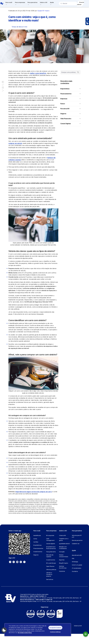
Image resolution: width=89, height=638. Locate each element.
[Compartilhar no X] (3, 84)
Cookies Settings (55, 631)
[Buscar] (78, 72)
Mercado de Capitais (49, 555)
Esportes (61, 560)
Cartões (35, 542)
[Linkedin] (20, 561)
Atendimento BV (77, 555)
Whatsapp (75, 561)
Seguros (35, 555)
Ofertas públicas (51, 569)
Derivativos (49, 579)
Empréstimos (37, 545)
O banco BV (62, 535)
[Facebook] (10, 561)
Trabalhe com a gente (63, 539)
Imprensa (62, 571)
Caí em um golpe (77, 565)
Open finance (50, 566)
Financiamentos (38, 548)
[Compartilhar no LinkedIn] (3, 87)
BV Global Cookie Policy (25, 632)
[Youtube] (17, 561)
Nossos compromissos (63, 555)
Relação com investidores (63, 547)
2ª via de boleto (76, 568)
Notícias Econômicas (62, 567)
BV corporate (50, 535)
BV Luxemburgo (51, 563)
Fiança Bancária (51, 551)
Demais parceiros (77, 540)
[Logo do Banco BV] (1, 3)
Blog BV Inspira (63, 563)
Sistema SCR (78, 625)
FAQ (73, 558)
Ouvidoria (75, 571)
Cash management (50, 539)
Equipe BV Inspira (43, 11)
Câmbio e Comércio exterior (49, 574)
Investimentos (37, 551)
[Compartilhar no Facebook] (3, 82)
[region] (37, 629)
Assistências (37, 535)
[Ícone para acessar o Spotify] (24, 561)
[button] (4, 630)
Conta (35, 538)
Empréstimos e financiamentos (51, 547)
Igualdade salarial (64, 543)
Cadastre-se (75, 543)
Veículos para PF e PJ (77, 536)
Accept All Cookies (55, 627)
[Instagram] (13, 561)
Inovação (62, 551)
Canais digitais (50, 543)
